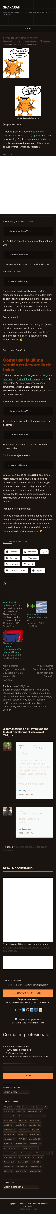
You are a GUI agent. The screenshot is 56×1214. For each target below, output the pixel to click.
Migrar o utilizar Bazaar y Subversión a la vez (37, 617)
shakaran (23, 811)
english (7, 699)
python (21, 1143)
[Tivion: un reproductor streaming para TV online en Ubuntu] (13, 636)
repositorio (11, 1148)
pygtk (8, 1143)
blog (8, 1107)
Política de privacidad (28, 1209)
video (8, 1171)
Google (21, 1125)
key (35, 1130)
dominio (9, 1116)
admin (19, 44)
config (42, 1107)
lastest (14, 703)
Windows (35, 1171)
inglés (6, 703)
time (33, 703)
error (40, 1116)
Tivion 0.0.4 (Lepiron (29, 135)
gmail (8, 1125)
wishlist (7, 709)
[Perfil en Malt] (19, 1009)
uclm (36, 1162)
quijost (35, 1143)
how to (31, 699)
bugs (47, 693)
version (42, 706)
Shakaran (11, 7)
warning (21, 1171)
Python (15, 689)
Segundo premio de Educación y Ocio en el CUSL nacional (14, 673)
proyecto (35, 1139)
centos (29, 1107)
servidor (10, 1153)
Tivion (37, 689)
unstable (32, 706)
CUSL (20, 686)
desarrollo (24, 696)
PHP (22, 1139)
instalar (35, 1125)
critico (14, 696)
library (9, 1134)
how (24, 699)
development (38, 696)
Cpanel (9, 1111)
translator (21, 706)
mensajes (10, 1139)
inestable (41, 699)
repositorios (29, 1148)
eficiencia (25, 1116)
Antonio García (25, 746)
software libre (26, 689)
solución (10, 1157)
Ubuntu (45, 689)
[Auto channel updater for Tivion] (15, 614)
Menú (29, 28)
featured (10, 1120)
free (23, 1120)
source (38, 1157)
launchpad (24, 703)
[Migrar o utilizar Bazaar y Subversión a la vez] (37, 607)
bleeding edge (36, 693)
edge (48, 696)
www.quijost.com (33, 1020)
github (35, 1120)
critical (6, 696)
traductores (9, 706)
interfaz (10, 1130)
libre (22, 1134)
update (9, 1166)
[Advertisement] (28, 185)
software (25, 1153)
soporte (24, 1157)
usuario (22, 1166)
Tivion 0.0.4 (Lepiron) (28, 379)
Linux (35, 1134)
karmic (24, 1130)
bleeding (22, 693)
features (16, 699)
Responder (24, 795)
